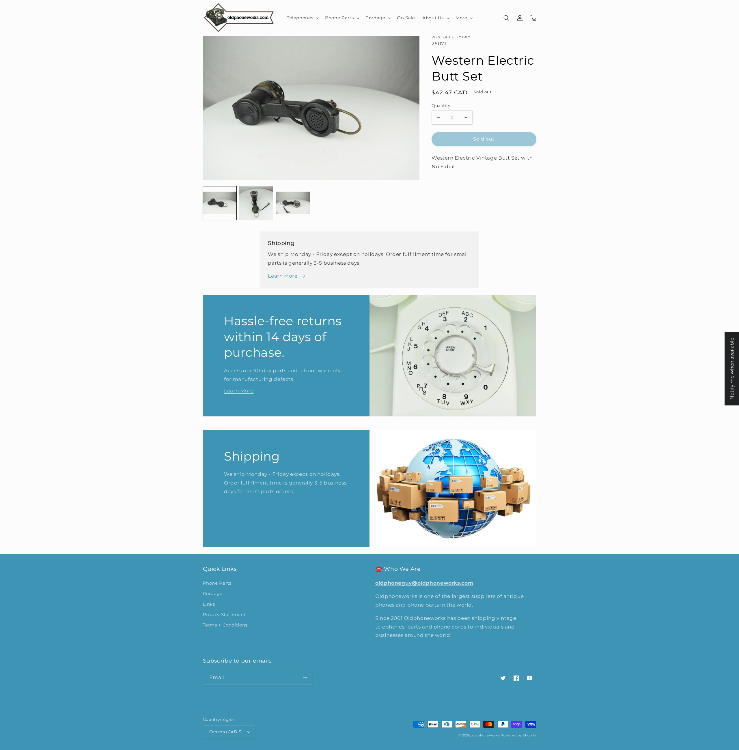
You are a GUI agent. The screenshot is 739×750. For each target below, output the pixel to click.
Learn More (282, 276)
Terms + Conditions (225, 625)
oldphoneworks (486, 735)
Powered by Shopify (518, 735)
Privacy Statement (224, 614)
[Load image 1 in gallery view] (219, 203)
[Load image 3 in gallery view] (292, 203)
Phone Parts (217, 583)
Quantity (441, 105)
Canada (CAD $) (226, 732)
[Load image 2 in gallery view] (256, 203)
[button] (302, 18)
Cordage (213, 593)
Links (209, 604)
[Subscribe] (304, 678)
